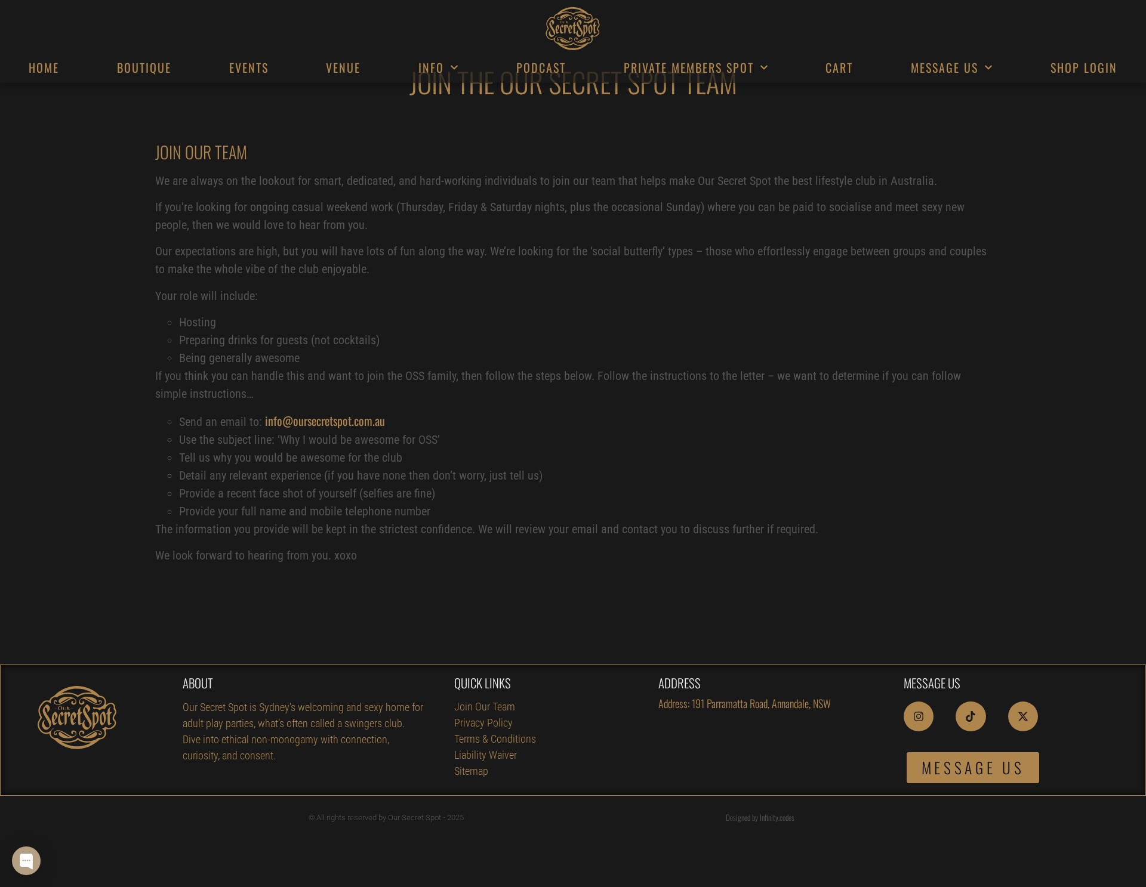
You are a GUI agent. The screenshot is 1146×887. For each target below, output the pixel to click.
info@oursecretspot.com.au (325, 420)
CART (839, 67)
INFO (431, 67)
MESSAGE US (944, 67)
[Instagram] (919, 716)
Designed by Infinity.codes (760, 817)
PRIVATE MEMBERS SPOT (689, 67)
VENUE (343, 67)
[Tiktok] (970, 716)
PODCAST (541, 67)
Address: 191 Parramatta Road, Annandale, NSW (744, 703)
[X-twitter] (1023, 716)
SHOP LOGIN (1083, 67)
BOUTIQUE (144, 67)
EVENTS (249, 67)
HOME (44, 67)
